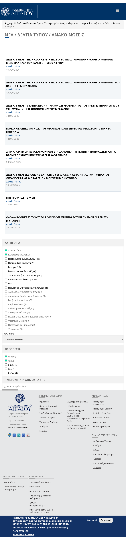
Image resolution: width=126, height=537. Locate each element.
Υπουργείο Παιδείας (48, 422)
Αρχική (8, 23)
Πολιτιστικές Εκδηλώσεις (103, 463)
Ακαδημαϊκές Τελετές (102, 441)
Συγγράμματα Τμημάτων (77, 401)
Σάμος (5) (13, 364)
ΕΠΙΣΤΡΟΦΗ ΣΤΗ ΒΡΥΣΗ (20, 197)
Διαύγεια (43, 426)
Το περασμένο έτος (54, 23)
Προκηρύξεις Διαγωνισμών (98, 403)
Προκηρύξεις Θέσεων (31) (21, 262)
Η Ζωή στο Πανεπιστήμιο (27, 23)
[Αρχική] (18, 11)
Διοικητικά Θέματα (101, 417)
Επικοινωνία (35, 486)
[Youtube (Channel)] (28, 435)
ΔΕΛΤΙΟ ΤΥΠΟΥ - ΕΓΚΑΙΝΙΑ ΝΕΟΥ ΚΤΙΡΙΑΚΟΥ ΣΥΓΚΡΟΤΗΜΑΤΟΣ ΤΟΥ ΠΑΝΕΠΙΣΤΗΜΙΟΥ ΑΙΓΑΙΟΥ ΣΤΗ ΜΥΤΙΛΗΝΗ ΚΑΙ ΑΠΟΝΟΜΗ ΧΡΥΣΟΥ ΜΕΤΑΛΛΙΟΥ (62, 107)
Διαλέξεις (97, 445)
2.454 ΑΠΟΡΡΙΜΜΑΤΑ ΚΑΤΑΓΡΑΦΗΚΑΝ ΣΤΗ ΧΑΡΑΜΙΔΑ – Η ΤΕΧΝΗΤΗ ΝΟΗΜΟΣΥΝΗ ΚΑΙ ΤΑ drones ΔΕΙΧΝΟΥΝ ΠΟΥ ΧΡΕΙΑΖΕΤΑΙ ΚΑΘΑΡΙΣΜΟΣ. (61, 153)
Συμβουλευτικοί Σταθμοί (50, 413)
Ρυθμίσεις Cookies (23, 534)
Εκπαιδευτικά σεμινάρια (103, 454)
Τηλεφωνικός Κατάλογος (40, 482)
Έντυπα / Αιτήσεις (47, 417)
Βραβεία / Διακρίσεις (102, 413)
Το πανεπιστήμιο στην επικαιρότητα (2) (27, 275)
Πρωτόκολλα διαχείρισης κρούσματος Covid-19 (78, 426)
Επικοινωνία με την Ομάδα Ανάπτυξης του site (41, 511)
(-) (5, 386)
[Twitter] (19, 435)
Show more (8, 333)
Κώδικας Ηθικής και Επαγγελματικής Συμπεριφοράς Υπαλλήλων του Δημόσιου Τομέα (78, 415)
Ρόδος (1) (13, 373)
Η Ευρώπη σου (73, 406)
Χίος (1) (12, 369)
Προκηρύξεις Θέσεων (102, 408)
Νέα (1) (11, 283)
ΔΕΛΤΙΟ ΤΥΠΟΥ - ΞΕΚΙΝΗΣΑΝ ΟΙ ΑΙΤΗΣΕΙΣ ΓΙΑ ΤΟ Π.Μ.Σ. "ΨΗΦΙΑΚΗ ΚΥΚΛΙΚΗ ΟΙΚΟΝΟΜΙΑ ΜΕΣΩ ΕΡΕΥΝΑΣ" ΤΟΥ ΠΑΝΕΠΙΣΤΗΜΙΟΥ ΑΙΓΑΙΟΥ (59, 61)
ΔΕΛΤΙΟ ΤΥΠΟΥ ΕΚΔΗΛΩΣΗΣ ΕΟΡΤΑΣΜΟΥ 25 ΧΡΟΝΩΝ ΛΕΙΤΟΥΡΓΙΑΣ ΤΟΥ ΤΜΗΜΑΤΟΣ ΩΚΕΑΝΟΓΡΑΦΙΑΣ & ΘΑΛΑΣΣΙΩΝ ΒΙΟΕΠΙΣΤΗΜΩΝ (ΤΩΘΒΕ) (57, 176)
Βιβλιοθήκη (44, 401)
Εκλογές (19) (14, 267)
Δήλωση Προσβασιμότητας (38, 504)
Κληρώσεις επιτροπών (80, 23)
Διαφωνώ (106, 520)
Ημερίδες (97, 459)
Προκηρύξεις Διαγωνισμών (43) (24, 258)
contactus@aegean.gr (18, 427)
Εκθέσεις (96, 450)
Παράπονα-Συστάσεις (39, 491)
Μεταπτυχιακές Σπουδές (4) (22, 271)
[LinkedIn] (23, 435)
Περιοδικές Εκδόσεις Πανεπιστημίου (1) (28, 287)
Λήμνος (98, 23)
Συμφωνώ (92, 520)
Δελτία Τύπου (112, 23)
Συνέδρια (97, 468)
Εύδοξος (43, 431)
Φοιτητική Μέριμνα (101, 426)
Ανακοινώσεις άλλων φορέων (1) (24, 279)
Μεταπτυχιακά (99, 422)
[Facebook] (14, 435)
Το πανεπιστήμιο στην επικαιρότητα (14, 488)
